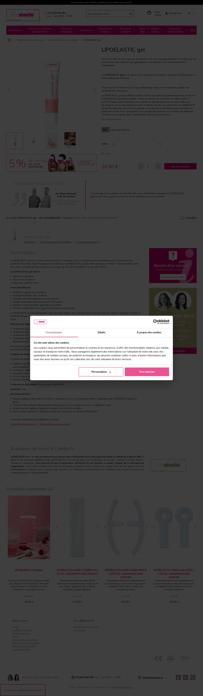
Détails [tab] (101, 332)
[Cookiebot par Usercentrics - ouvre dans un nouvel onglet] (155, 322)
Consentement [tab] (54, 332)
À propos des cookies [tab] (149, 332)
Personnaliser (99, 371)
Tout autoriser (147, 371)
